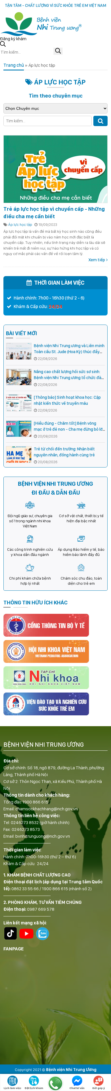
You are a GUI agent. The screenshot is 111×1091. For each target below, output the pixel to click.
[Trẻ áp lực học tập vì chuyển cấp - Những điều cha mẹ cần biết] (55, 169)
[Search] (100, 121)
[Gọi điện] (55, 1083)
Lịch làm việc (12, 1088)
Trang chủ (13, 65)
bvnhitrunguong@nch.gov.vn (42, 836)
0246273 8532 (25, 822)
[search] (58, 51)
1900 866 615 (35, 802)
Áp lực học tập (20, 224)
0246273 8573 (26, 829)
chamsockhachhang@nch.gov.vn (46, 808)
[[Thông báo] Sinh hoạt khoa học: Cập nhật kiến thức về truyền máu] (19, 402)
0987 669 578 (40, 909)
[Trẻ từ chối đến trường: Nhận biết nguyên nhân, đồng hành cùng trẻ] (19, 454)
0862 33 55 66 (25, 888)
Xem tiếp (97, 259)
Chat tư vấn (77, 1088)
